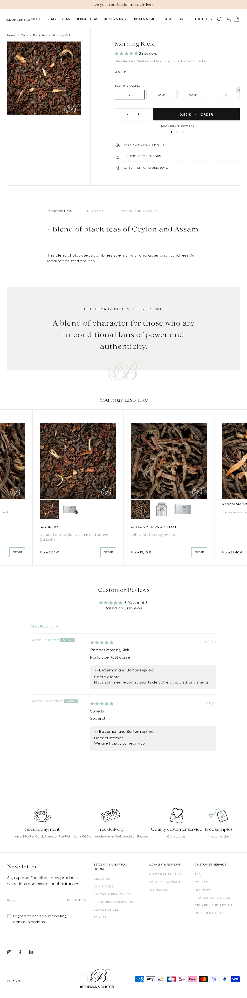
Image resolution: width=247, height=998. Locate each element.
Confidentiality (209, 913)
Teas (24, 35)
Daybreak (49, 527)
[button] (127, 53)
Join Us (100, 917)
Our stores (103, 886)
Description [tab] (60, 211)
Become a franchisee (112, 894)
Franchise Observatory (115, 902)
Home (11, 35)
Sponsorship (160, 890)
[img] (101, 643)
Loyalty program (164, 882)
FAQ (198, 874)
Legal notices (106, 909)
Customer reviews (165, 874)
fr (9, 980)
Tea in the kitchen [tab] (139, 211)
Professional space (212, 897)
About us (102, 878)
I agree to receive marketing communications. (40, 919)
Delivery (202, 890)
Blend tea (40, 35)
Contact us (176, 836)
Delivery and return (213, 905)
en (18, 980)
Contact (202, 882)
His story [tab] (96, 211)
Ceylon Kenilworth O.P (154, 527)
